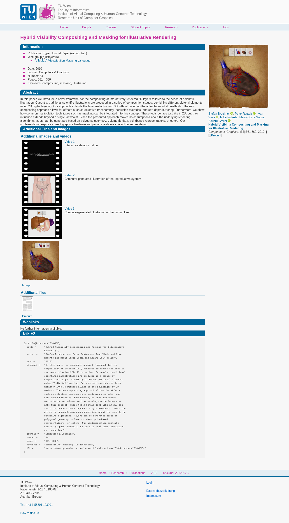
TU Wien (64, 6)
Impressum (153, 495)
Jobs (225, 27)
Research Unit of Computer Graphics (85, 18)
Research (171, 27)
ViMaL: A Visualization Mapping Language (62, 60)
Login (149, 482)
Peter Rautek (243, 113)
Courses (111, 27)
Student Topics (141, 27)
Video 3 (70, 208)
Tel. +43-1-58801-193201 (36, 504)
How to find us (29, 513)
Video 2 (70, 175)
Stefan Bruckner (219, 113)
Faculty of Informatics (74, 10)
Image (26, 285)
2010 (154, 473)
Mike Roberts (229, 117)
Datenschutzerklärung (160, 490)
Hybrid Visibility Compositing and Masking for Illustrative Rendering (238, 126)
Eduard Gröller (217, 121)
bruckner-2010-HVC (176, 473)
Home (64, 27)
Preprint (216, 135)
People (86, 27)
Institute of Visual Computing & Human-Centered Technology (102, 14)
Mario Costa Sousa (251, 117)
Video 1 (70, 141)
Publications (200, 27)
